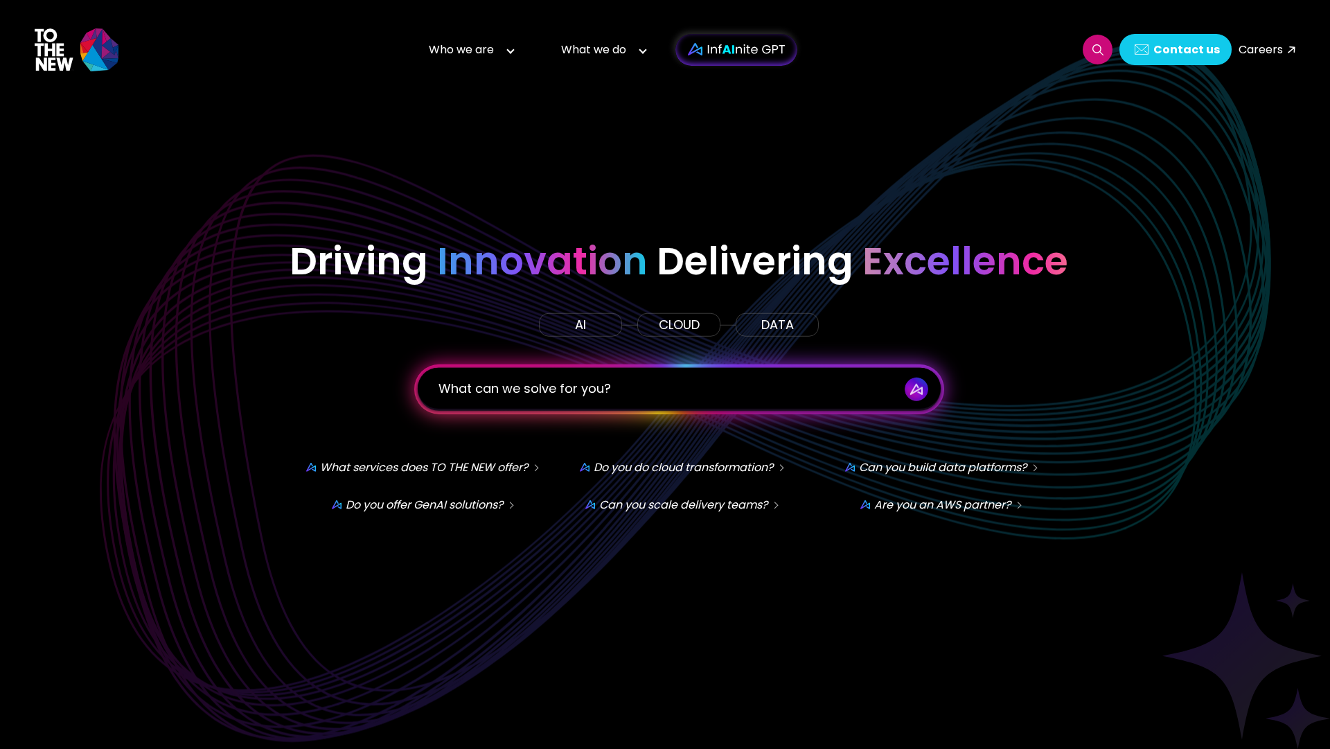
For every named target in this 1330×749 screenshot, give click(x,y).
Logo (78, 49)
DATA (777, 324)
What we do (593, 50)
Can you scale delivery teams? (683, 505)
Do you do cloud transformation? (683, 467)
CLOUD (679, 324)
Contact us (1186, 50)
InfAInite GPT (736, 50)
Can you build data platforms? (943, 467)
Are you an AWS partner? (942, 505)
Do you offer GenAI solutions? (424, 505)
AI (580, 324)
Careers (1261, 50)
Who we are (461, 50)
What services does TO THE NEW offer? (424, 467)
